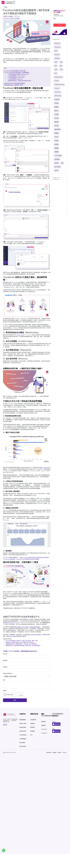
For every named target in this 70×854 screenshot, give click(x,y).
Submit (60, 25)
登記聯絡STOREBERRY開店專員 (33, 634)
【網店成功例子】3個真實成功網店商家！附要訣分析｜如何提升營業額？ (23, 645)
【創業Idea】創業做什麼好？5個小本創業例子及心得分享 (19, 642)
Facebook (6, 18)
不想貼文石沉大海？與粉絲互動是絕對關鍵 (14, 83)
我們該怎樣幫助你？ (8, 673)
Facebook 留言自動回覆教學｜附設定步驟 (14, 70)
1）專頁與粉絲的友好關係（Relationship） (18, 74)
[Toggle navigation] (67, 3)
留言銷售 (17, 18)
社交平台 (12, 18)
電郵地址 (5, 667)
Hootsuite (19, 335)
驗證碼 (5, 690)
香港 (60, 752)
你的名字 (5, 654)
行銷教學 (5, 16)
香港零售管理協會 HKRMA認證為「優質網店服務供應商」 (27, 627)
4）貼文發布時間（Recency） (15, 79)
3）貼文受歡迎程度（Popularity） (16, 77)
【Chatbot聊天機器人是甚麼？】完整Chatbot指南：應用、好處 (21, 640)
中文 (65, 752)
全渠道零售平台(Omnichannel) (11, 622)
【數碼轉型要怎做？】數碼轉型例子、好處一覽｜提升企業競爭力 (21, 643)
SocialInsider (45, 467)
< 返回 (5, 7)
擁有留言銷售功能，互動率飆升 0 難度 (13, 85)
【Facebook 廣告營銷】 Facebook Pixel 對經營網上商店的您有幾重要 (21, 559)
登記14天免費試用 (12, 636)
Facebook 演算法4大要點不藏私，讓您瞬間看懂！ (17, 72)
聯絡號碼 (5, 660)
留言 (4, 680)
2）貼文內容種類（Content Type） (17, 75)
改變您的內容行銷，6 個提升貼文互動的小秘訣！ (20, 80)
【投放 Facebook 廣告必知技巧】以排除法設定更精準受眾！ (34, 557)
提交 (15, 700)
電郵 (54, 18)
